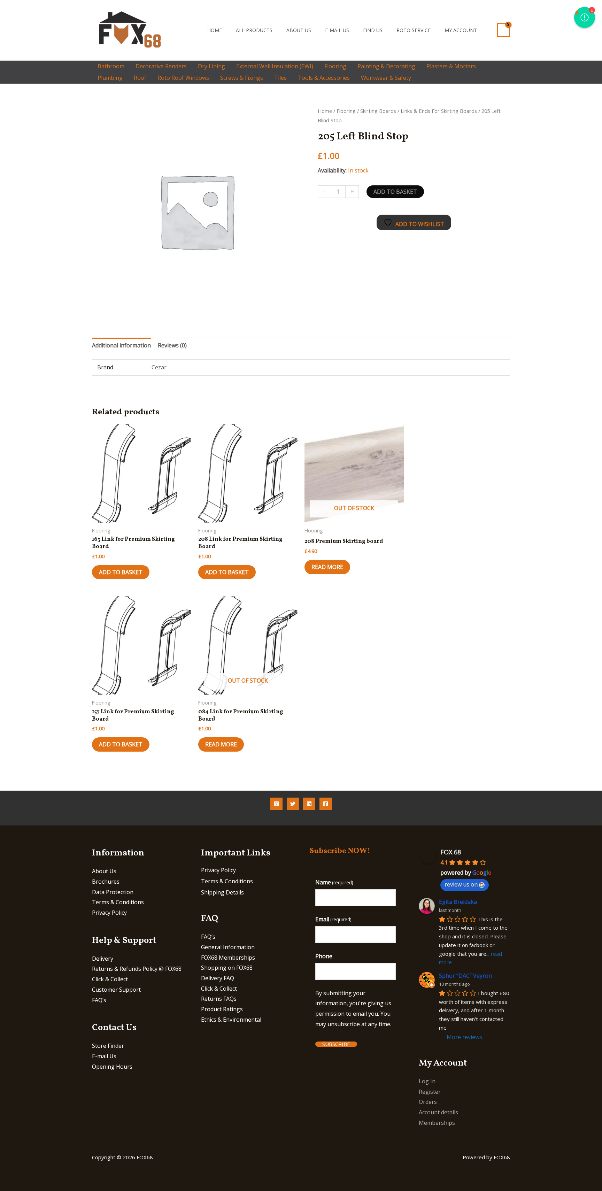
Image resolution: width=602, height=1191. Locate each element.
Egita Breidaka (458, 902)
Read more (327, 567)
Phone (323, 956)
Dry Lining (211, 66)
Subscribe (336, 1044)
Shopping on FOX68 (227, 967)
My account (461, 30)
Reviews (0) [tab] (172, 345)
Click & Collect (110, 979)
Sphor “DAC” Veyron (465, 975)
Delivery (102, 958)
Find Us (373, 30)
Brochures (105, 881)
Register (430, 1092)
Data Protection (112, 892)
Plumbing (110, 78)
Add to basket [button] (120, 572)
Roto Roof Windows (183, 78)
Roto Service (413, 30)
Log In (427, 1081)
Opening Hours (112, 1066)
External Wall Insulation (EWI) (274, 66)
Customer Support (116, 989)
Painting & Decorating (386, 66)
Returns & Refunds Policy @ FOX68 (137, 969)
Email (333, 919)
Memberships (437, 1123)
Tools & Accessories (324, 78)
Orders (428, 1102)
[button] (190, 30)
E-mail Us (337, 30)
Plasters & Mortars (451, 66)
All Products (254, 30)
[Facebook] (325, 804)
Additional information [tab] (121, 345)
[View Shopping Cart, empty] (503, 30)
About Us (298, 30)
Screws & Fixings (241, 78)
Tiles (280, 78)
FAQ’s (99, 1000)
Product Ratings (222, 1009)
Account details (438, 1112)
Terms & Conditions (118, 902)
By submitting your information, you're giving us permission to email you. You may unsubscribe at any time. (353, 1008)
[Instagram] (276, 804)
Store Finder (108, 1046)
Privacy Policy (109, 912)
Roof (140, 78)
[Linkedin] (309, 804)
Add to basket (395, 191)
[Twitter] (293, 804)
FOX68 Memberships (228, 957)
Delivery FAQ (217, 978)
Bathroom (111, 66)
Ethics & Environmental (231, 1019)
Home (214, 30)
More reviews (464, 1037)
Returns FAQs (219, 998)
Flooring (335, 66)
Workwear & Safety (386, 78)
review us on (461, 884)
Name (334, 882)
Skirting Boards (378, 110)
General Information (228, 947)
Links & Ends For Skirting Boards (439, 110)
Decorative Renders (161, 66)
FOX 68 (450, 852)
